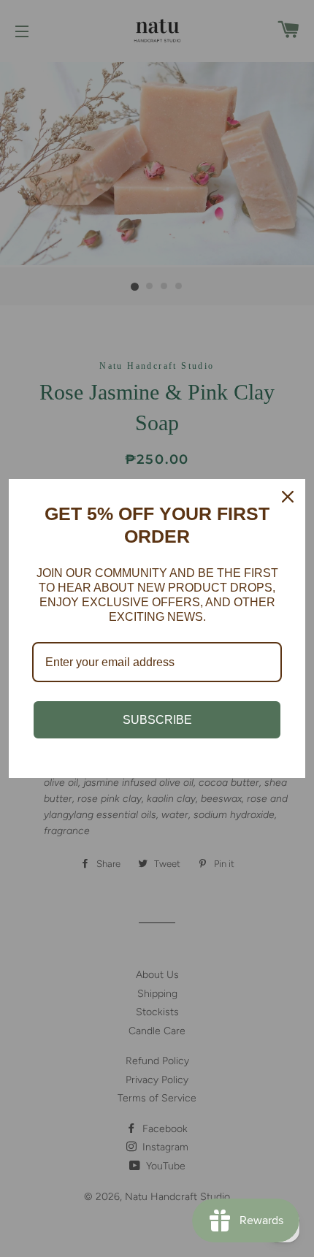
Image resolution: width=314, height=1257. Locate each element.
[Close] (287, 496)
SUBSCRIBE (157, 720)
